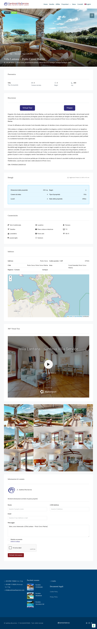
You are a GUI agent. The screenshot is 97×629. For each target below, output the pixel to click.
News (74, 4)
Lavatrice (40, 225)
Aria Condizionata (15, 225)
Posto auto (40, 233)
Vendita (51, 4)
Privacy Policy (54, 597)
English (88, 4)
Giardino (12, 229)
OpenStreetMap (78, 316)
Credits (53, 581)
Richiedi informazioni (15, 555)
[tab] (92, 15)
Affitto (58, 4)
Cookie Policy (54, 592)
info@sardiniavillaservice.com (14, 590)
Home (46, 4)
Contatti (80, 4)
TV (66, 229)
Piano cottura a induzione (45, 229)
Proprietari (65, 4)
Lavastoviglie (13, 238)
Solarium (40, 238)
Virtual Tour (27, 108)
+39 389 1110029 (10, 584)
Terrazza (67, 225)
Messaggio (11, 522)
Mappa (69, 108)
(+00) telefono (54, 505)
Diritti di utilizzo (15, 541)
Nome (10, 505)
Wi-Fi (67, 233)
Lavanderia (13, 233)
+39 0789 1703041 (11, 581)
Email (9, 514)
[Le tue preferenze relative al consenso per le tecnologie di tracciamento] (93, 625)
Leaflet (70, 316)
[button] (49, 293)
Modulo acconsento (16, 540)
